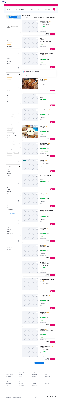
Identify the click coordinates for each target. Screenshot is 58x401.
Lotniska (7, 385)
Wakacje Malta (34, 370)
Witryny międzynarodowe (39, 396)
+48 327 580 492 (37, 4)
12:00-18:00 (17, 144)
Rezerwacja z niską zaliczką (9, 374)
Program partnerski (47, 376)
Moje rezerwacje (47, 381)
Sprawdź (27, 75)
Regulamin (7, 395)
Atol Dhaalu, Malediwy (10, 127)
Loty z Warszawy (21, 379)
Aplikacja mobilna (8, 376)
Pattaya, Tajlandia (15, 115)
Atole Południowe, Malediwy (11, 125)
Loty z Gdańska (21, 383)
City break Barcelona (35, 381)
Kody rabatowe (8, 388)
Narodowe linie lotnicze (9, 383)
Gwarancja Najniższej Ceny (9, 372)
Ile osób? (46, 8)
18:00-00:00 (10, 146)
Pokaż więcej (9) (12, 213)
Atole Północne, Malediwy (10, 133)
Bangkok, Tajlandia (9, 137)
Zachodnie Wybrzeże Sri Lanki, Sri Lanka (12, 121)
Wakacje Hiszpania (34, 374)
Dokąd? (7, 8)
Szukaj (8, 30)
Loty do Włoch (21, 370)
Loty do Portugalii (21, 372)
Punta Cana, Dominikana (10, 117)
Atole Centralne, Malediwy (11, 131)
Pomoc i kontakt (47, 383)
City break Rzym (34, 379)
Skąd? (19, 8)
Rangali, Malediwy (9, 135)
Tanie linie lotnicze (8, 381)
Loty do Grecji (21, 374)
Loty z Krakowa (21, 381)
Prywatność (18, 395)
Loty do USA (20, 376)
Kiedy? (31, 8)
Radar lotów (7, 379)
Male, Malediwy (9, 123)
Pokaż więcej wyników (39, 362)
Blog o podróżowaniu (9, 370)
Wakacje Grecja (34, 376)
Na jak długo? (39, 8)
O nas (45, 370)
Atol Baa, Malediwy (9, 129)
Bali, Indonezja (9, 115)
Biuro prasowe (47, 372)
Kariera (46, 374)
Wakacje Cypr (34, 372)
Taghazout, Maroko (10, 119)
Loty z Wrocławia (21, 385)
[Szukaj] (54, 9)
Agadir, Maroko (16, 113)
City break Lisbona (34, 385)
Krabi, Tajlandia (16, 135)
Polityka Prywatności (13, 395)
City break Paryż (34, 383)
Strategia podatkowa (48, 379)
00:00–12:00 (10, 152)
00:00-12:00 (10, 144)
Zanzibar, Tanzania (9, 113)
